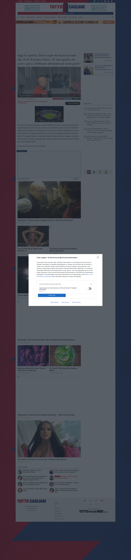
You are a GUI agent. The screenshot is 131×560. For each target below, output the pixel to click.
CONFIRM (51, 295)
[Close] (98, 258)
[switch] (89, 288)
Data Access (65, 302)
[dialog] (65, 280)
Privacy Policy (76, 302)
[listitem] (65, 284)
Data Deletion (55, 302)
